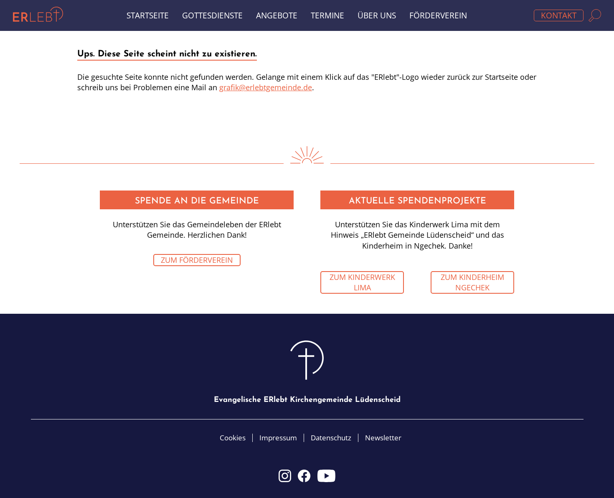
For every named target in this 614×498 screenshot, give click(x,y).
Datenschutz (331, 437)
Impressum (278, 437)
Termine (327, 15)
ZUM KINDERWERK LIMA (362, 282)
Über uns (377, 15)
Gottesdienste (212, 15)
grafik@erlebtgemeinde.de (265, 87)
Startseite (148, 15)
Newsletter (383, 437)
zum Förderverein (197, 260)
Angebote (276, 15)
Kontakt (558, 15)
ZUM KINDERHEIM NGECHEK (472, 282)
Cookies (233, 437)
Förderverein (438, 15)
